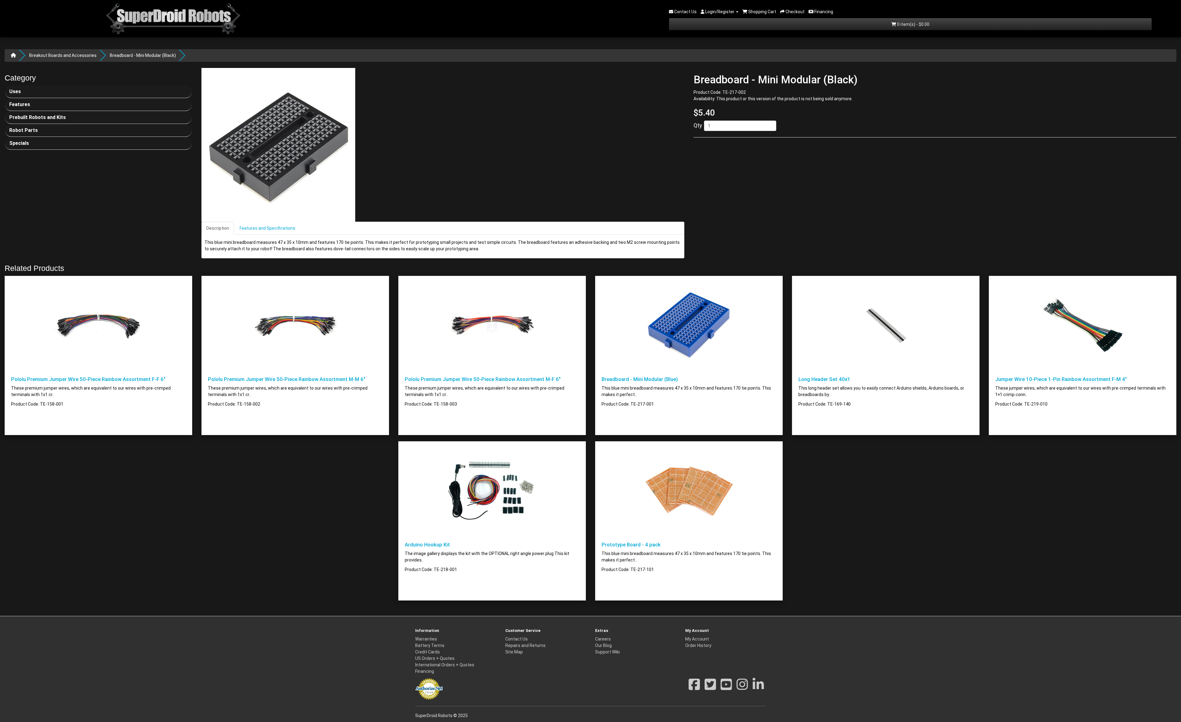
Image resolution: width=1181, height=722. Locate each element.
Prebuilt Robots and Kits (37, 117)
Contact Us (516, 639)
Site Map (514, 651)
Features (19, 104)
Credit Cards (427, 651)
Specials (19, 143)
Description (217, 228)
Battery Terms (429, 645)
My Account (697, 639)
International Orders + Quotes (444, 664)
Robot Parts (23, 130)
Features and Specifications (267, 228)
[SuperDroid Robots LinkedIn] (758, 687)
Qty (698, 125)
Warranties (426, 639)
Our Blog (603, 645)
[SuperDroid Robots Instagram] (742, 687)
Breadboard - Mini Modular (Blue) (640, 379)
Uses (15, 91)
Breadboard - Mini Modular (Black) (143, 55)
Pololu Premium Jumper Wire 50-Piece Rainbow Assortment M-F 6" (483, 379)
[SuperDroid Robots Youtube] (726, 687)
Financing (424, 671)
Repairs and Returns (525, 645)
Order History (698, 645)
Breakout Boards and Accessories (63, 55)
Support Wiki (607, 651)
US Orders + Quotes (435, 658)
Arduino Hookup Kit (427, 545)
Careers (603, 639)
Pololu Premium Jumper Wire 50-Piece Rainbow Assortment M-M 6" (286, 379)
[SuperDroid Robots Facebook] (694, 687)
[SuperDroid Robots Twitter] (710, 687)
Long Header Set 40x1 (824, 379)
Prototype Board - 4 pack (631, 545)
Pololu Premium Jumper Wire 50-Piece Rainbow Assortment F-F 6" (88, 379)
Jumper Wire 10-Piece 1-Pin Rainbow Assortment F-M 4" (1061, 379)
